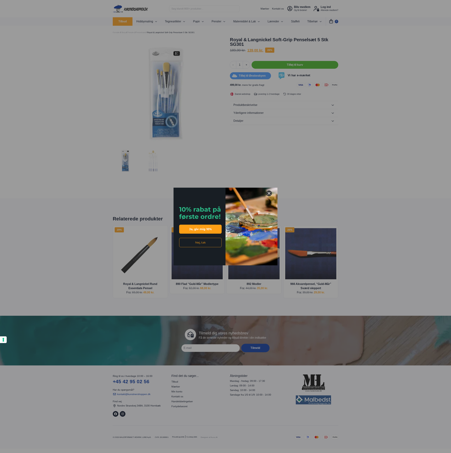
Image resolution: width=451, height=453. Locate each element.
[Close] (269, 193)
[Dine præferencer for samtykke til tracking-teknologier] (3, 339)
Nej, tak (200, 242)
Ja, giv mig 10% (200, 229)
